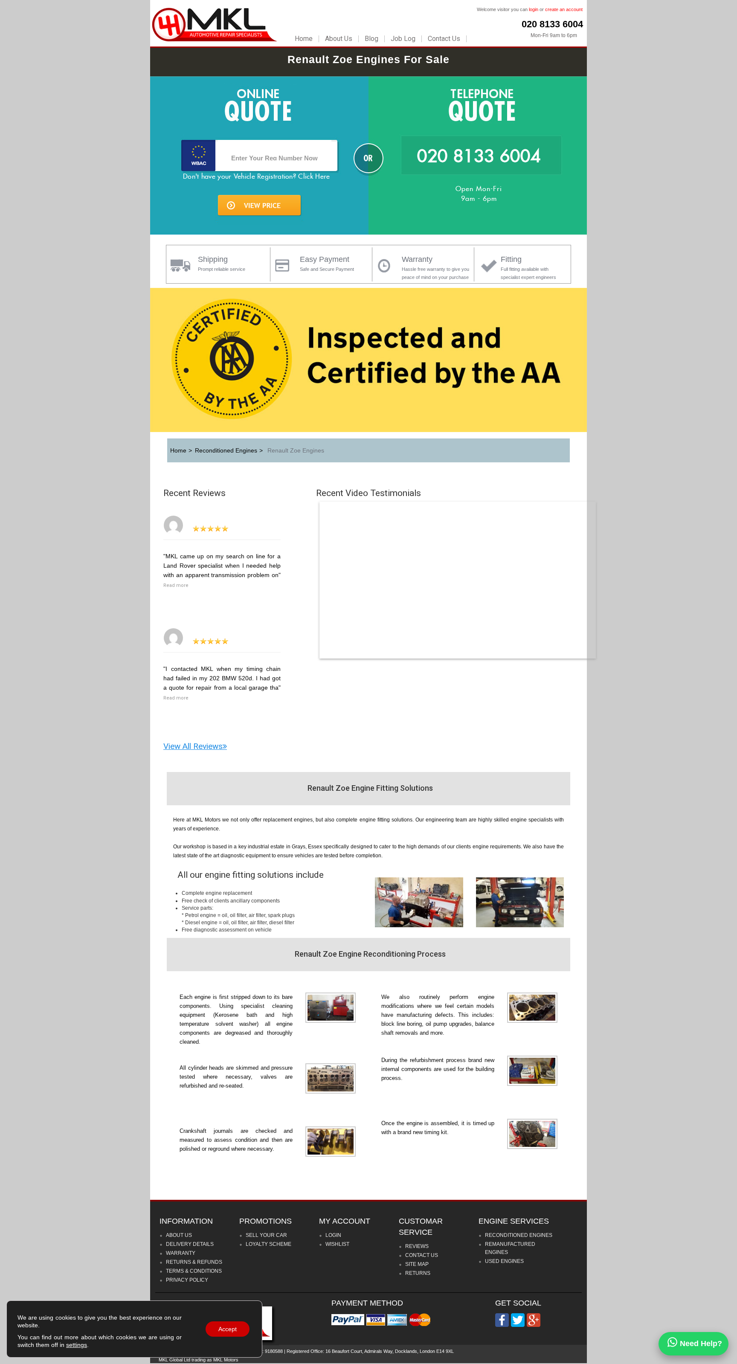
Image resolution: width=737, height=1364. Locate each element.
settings (76, 1344)
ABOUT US (179, 1235)
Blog (371, 38)
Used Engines (504, 1261)
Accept (227, 1329)
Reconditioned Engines (518, 1235)
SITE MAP (417, 1264)
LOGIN (333, 1235)
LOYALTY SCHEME (268, 1244)
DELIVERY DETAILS (190, 1244)
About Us (338, 38)
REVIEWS (417, 1246)
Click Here (314, 176)
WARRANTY (180, 1253)
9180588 (274, 1351)
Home (304, 38)
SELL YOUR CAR (266, 1235)
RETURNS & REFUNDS (194, 1262)
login (533, 9)
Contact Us (444, 38)
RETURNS (417, 1273)
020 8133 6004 (552, 24)
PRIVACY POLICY (187, 1280)
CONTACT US (421, 1255)
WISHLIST (337, 1244)
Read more (176, 585)
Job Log (403, 38)
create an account (564, 9)
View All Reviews (193, 746)
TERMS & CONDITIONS (194, 1271)
